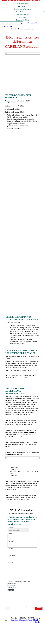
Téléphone (12, 555)
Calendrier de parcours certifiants (22, 298)
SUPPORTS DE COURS (39, 607)
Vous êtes (11, 527)
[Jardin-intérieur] (22, 156)
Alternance (21, 6)
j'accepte (13, 586)
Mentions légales (36, 621)
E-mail (10, 548)
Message (11, 562)
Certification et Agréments (22, 9)
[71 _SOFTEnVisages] (22, 230)
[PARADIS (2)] (22, 210)
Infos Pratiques (21, 12)
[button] (22, 295)
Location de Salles (22, 20)
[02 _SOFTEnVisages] (22, 189)
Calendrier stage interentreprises (22, 305)
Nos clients (22, 17)
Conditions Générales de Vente (21, 620)
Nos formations (22, 3)
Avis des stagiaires (22, 14)
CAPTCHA (12, 588)
